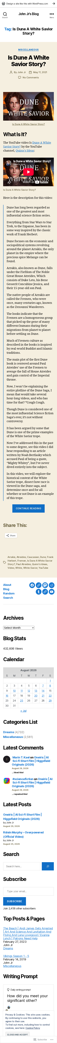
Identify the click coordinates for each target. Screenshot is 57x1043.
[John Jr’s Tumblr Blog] (38, 592)
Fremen (21, 560)
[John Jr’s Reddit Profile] (51, 585)
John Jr (21, 72)
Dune (43, 557)
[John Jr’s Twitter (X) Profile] (45, 592)
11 (22, 690)
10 (14, 690)
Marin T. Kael (21, 757)
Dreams (8, 732)
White (18, 567)
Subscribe (14, 901)
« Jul (23, 710)
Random (8, 593)
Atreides (21, 557)
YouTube (43, 567)
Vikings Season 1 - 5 (16, 956)
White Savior (30, 567)
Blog (6, 589)
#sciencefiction (23, 779)
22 (50, 695)
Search (8, 597)
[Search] (48, 866)
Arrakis (11, 557)
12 (29, 690)
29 (50, 700)
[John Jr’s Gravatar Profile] (38, 585)
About (7, 584)
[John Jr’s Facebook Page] (32, 585)
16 (7, 695)
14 (43, 690)
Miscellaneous (28, 49)
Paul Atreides (23, 564)
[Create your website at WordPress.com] (28, 3)
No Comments (31, 77)
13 (36, 690)
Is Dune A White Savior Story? (28, 61)
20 (35, 695)
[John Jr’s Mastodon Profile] (45, 585)
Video (11, 567)
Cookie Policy (32, 1028)
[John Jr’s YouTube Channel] (51, 592)
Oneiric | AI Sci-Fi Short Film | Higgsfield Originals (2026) (31, 761)
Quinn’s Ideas (25, 151)
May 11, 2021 (40, 72)
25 (21, 700)
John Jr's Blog (28, 14)
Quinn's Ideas (39, 564)
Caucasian (33, 557)
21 (43, 695)
